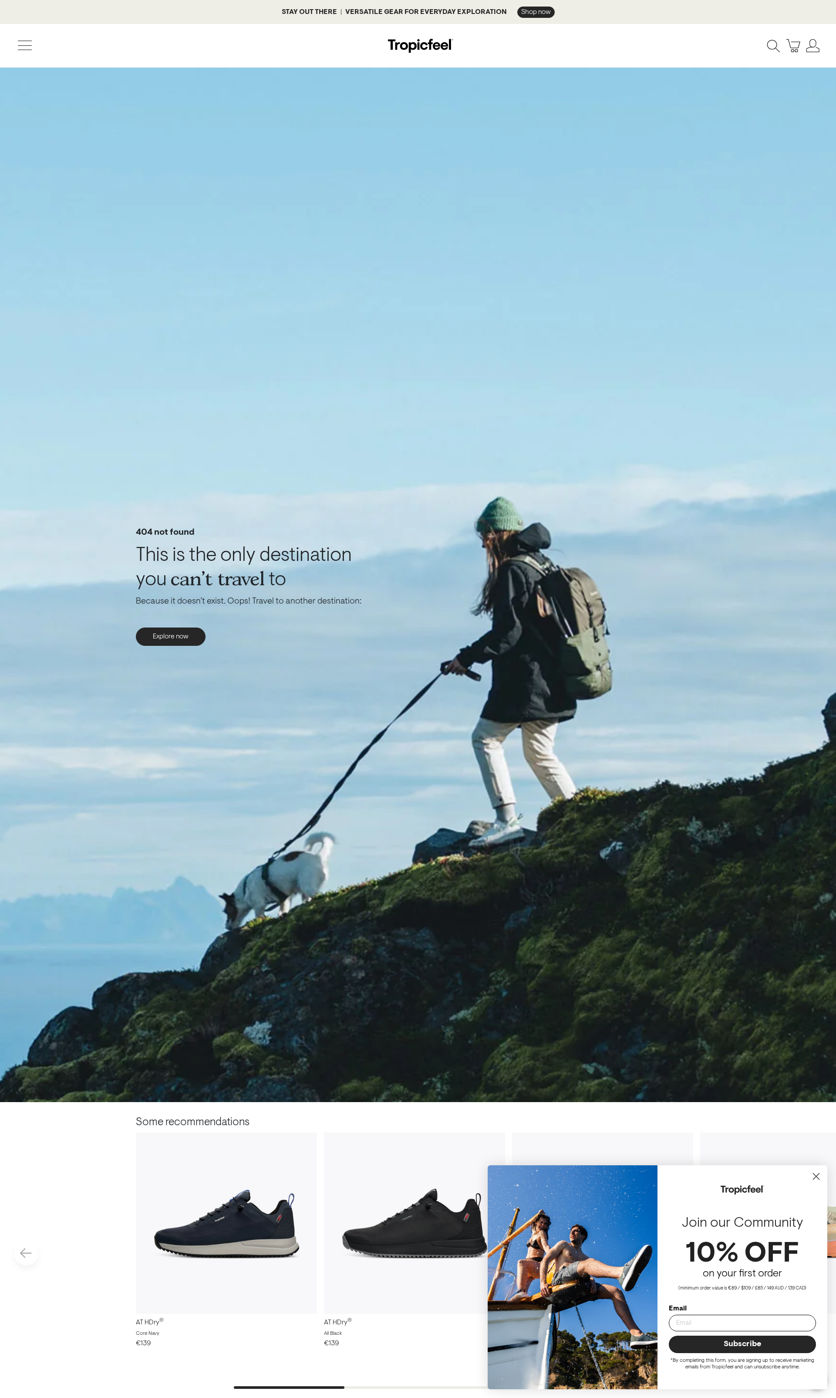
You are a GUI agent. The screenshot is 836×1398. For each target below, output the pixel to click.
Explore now (171, 636)
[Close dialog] (816, 1176)
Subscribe (742, 1344)
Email (678, 1308)
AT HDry (150, 1322)
